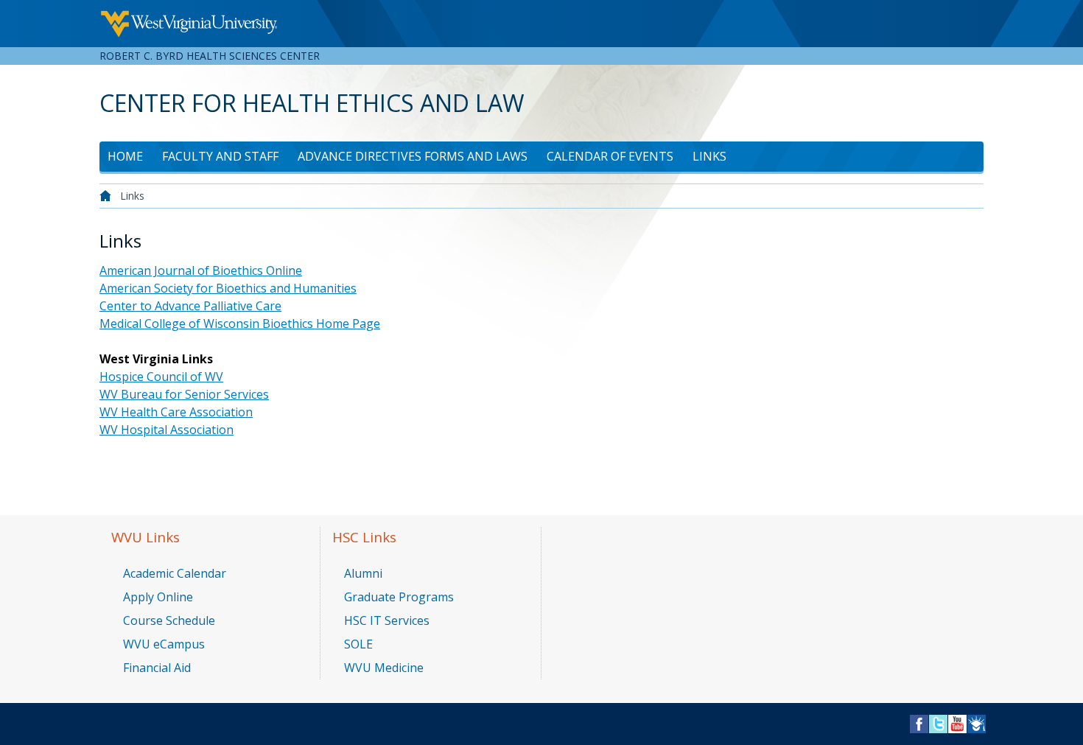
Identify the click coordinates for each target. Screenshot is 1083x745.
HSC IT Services (387, 620)
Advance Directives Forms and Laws (413, 156)
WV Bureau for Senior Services (184, 394)
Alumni (363, 573)
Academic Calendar (174, 573)
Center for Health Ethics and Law (312, 103)
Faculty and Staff (220, 156)
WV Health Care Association (176, 412)
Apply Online (158, 597)
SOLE (358, 644)
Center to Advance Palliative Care (190, 306)
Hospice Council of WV (161, 376)
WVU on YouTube (957, 719)
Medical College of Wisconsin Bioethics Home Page (239, 323)
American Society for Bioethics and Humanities (228, 288)
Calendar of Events (610, 156)
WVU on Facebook (919, 719)
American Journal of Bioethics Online (200, 270)
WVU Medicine (384, 668)
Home (125, 156)
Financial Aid (157, 668)
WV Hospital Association (166, 430)
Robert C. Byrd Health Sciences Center (209, 56)
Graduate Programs (399, 597)
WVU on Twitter (938, 719)
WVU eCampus (164, 644)
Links (709, 156)
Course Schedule (169, 620)
